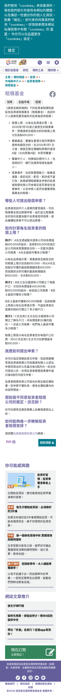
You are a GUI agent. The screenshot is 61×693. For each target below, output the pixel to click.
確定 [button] (11, 50)
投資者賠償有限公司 (25, 433)
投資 (32, 77)
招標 (30, 687)
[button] (40, 62)
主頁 (8, 77)
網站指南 (25, 683)
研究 (25, 70)
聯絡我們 (10, 683)
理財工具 (38, 70)
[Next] (57, 70)
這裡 (31, 34)
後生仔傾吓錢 (16, 605)
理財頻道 (53, 70)
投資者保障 (33, 81)
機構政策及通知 (44, 683)
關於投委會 (12, 70)
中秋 (10, 535)
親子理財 (13, 563)
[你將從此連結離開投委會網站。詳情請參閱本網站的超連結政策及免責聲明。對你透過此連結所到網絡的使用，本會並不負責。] (24, 678)
